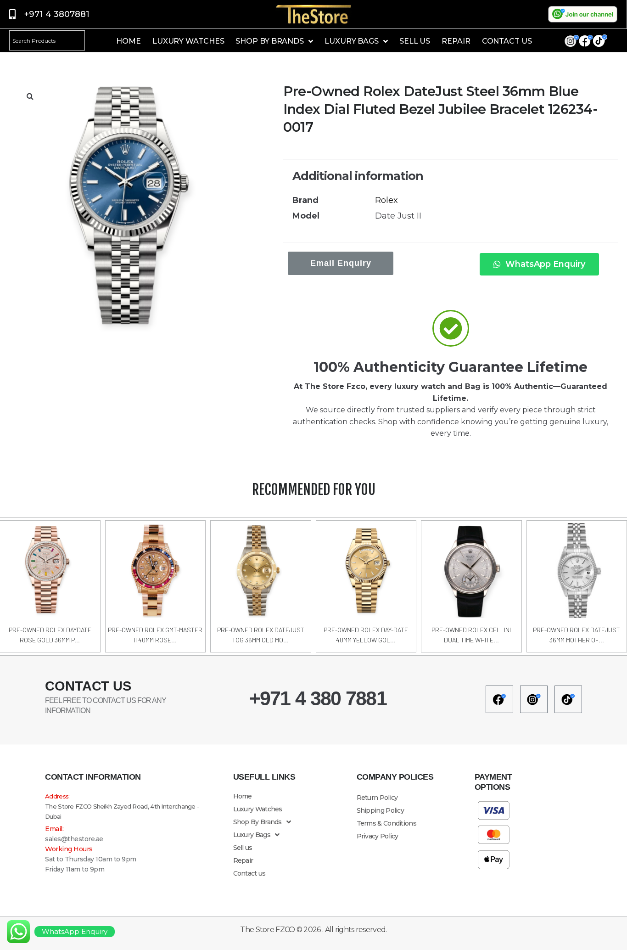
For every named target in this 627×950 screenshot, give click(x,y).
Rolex (386, 200)
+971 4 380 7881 (318, 698)
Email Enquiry (340, 263)
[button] (29, 95)
